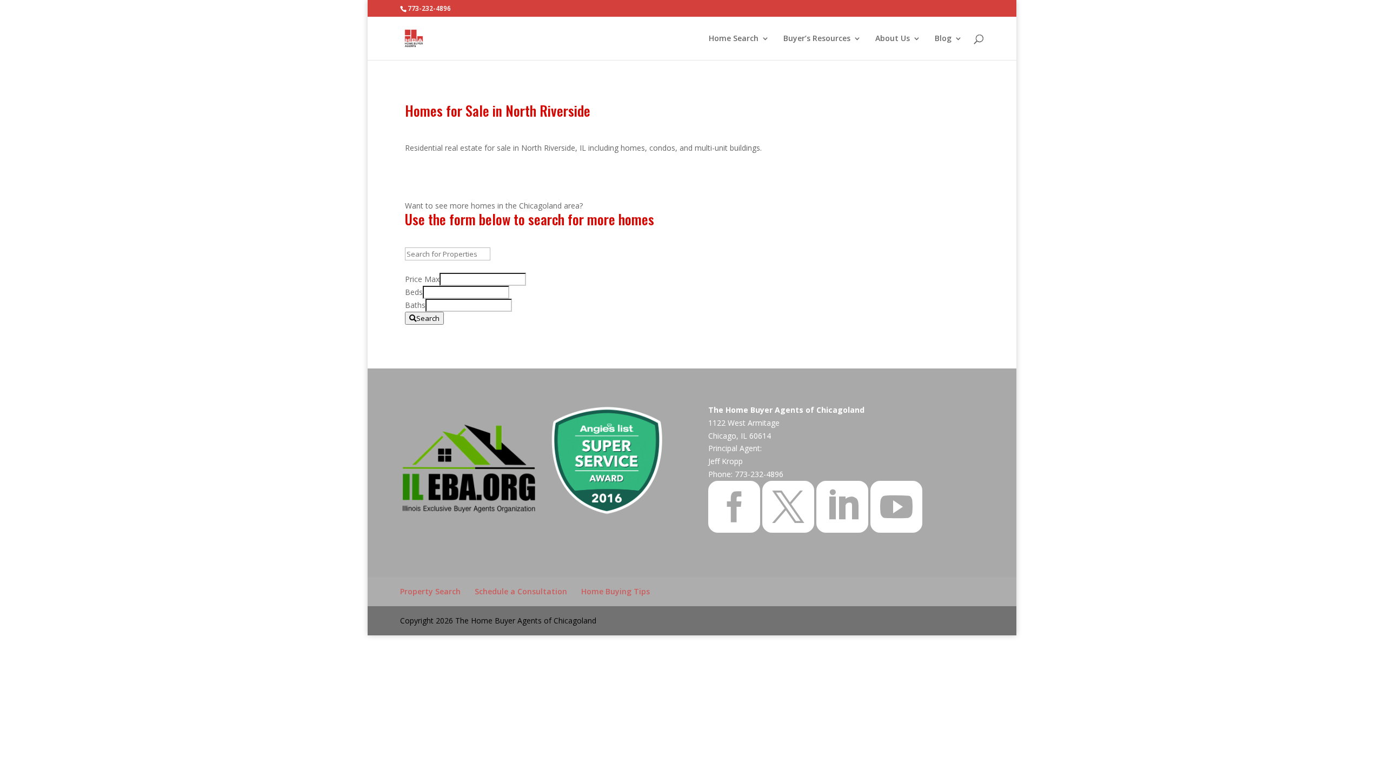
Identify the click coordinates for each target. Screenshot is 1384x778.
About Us (892, 39)
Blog (943, 39)
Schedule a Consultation (521, 591)
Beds (414, 292)
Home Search (733, 39)
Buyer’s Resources (816, 39)
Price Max (422, 279)
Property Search (430, 591)
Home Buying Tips (615, 591)
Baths (415, 305)
